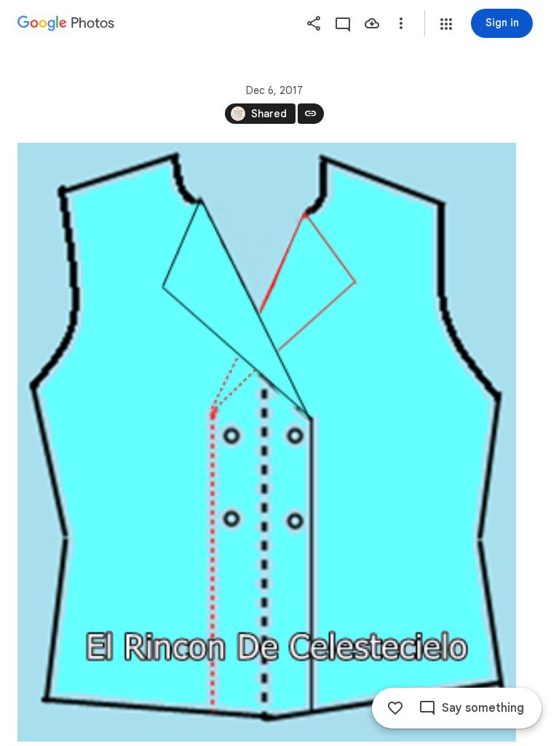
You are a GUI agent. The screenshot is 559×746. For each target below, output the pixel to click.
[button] (446, 24)
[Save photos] (371, 23)
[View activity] (342, 23)
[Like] (395, 708)
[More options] (401, 23)
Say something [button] (483, 708)
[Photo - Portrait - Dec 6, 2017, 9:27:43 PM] (266, 442)
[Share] (313, 23)
